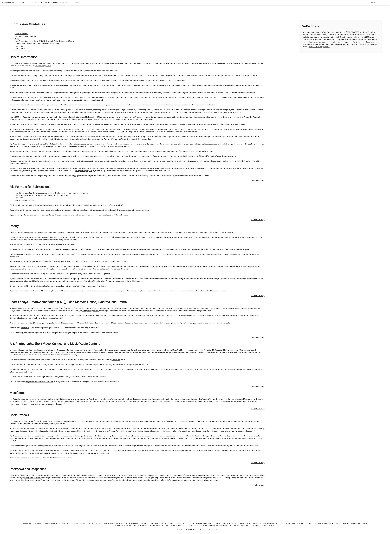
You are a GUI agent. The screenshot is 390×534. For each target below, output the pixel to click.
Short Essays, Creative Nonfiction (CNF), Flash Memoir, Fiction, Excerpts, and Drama (44, 41)
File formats (199, 402)
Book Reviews (20, 48)
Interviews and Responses (24, 51)
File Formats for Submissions (25, 36)
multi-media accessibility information (220, 402)
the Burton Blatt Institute (194, 525)
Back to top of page (257, 181)
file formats (66, 244)
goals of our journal (155, 112)
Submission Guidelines (69, 2)
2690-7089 (355, 32)
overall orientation (242, 436)
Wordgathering (8, 2)
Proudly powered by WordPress (184, 529)
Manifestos (19, 46)
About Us (20, 2)
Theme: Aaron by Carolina (207, 529)
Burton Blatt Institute (331, 44)
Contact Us (45, 2)
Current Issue (33, 2)
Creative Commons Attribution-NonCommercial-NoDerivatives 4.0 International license (83, 117)
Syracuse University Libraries (319, 47)
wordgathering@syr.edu (43, 66)
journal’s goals (15, 453)
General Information (21, 34)
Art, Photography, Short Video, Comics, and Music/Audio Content (37, 44)
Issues (55, 2)
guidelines (152, 254)
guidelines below (114, 210)
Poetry (17, 39)
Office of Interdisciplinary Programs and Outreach (164, 525)
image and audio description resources (191, 254)
